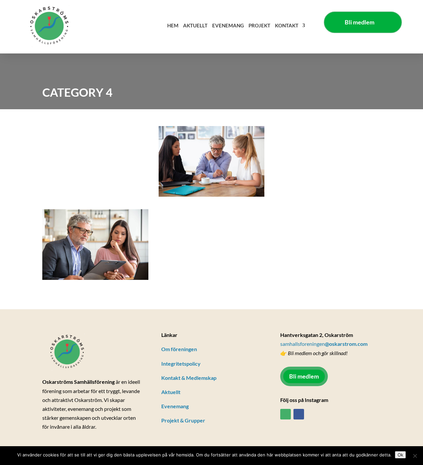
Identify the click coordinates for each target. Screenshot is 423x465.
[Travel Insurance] (95, 245)
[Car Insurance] (212, 162)
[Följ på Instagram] (285, 414)
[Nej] (414, 455)
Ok (400, 454)
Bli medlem (359, 22)
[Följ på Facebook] (298, 414)
